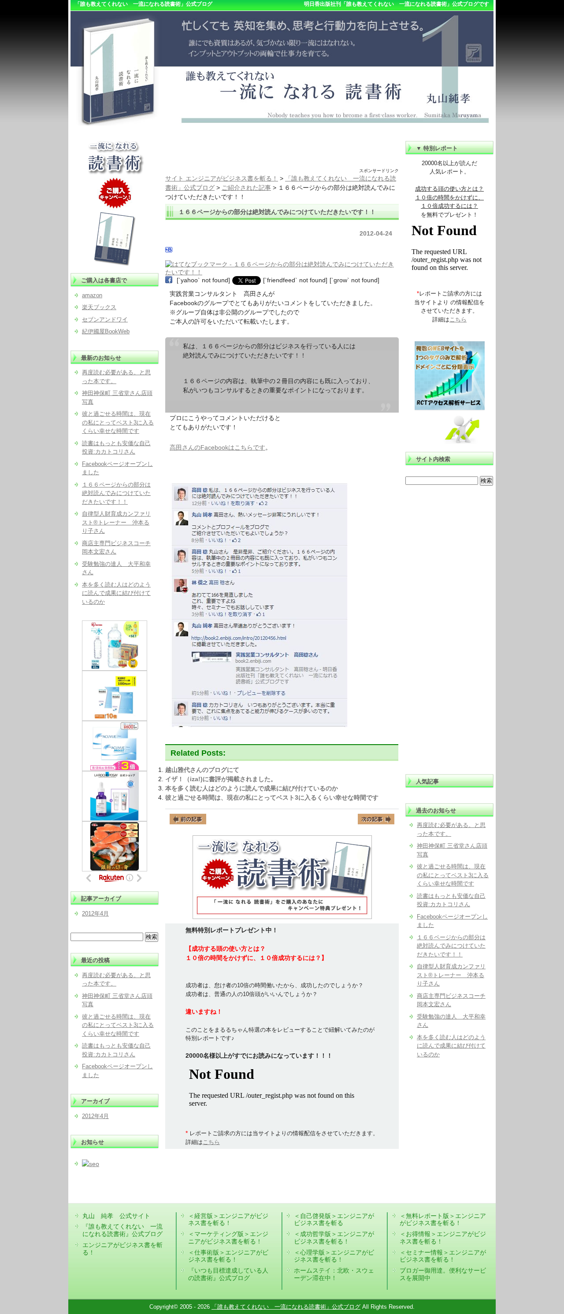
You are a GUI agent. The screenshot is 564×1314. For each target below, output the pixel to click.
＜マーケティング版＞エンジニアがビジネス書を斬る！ (228, 1237)
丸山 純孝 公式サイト (116, 1215)
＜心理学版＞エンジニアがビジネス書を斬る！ (334, 1256)
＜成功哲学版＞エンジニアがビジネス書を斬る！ (334, 1237)
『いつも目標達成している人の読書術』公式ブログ (228, 1274)
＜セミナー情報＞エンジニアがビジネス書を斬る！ (443, 1256)
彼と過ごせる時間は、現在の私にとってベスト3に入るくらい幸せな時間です (271, 797)
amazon (92, 295)
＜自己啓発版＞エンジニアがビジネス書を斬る (334, 1219)
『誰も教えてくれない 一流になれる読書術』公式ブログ (122, 1230)
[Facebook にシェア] (168, 280)
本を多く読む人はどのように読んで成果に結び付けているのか (251, 788)
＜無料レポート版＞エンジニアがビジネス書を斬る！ (443, 1219)
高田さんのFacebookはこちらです (217, 447)
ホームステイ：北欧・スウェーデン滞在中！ (334, 1274)
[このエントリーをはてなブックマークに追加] (168, 251)
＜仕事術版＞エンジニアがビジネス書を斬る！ (228, 1256)
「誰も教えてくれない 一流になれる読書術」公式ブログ (286, 1306)
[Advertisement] (282, 154)
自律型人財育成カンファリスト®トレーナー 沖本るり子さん (451, 975)
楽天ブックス (99, 307)
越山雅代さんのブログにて (202, 769)
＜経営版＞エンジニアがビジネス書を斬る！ (228, 1219)
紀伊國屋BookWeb (106, 331)
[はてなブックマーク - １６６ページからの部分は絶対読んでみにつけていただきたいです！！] (281, 264)
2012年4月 (95, 913)
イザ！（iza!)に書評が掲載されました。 (221, 778)
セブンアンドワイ (105, 319)
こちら (211, 1142)
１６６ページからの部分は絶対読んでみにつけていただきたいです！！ (451, 946)
